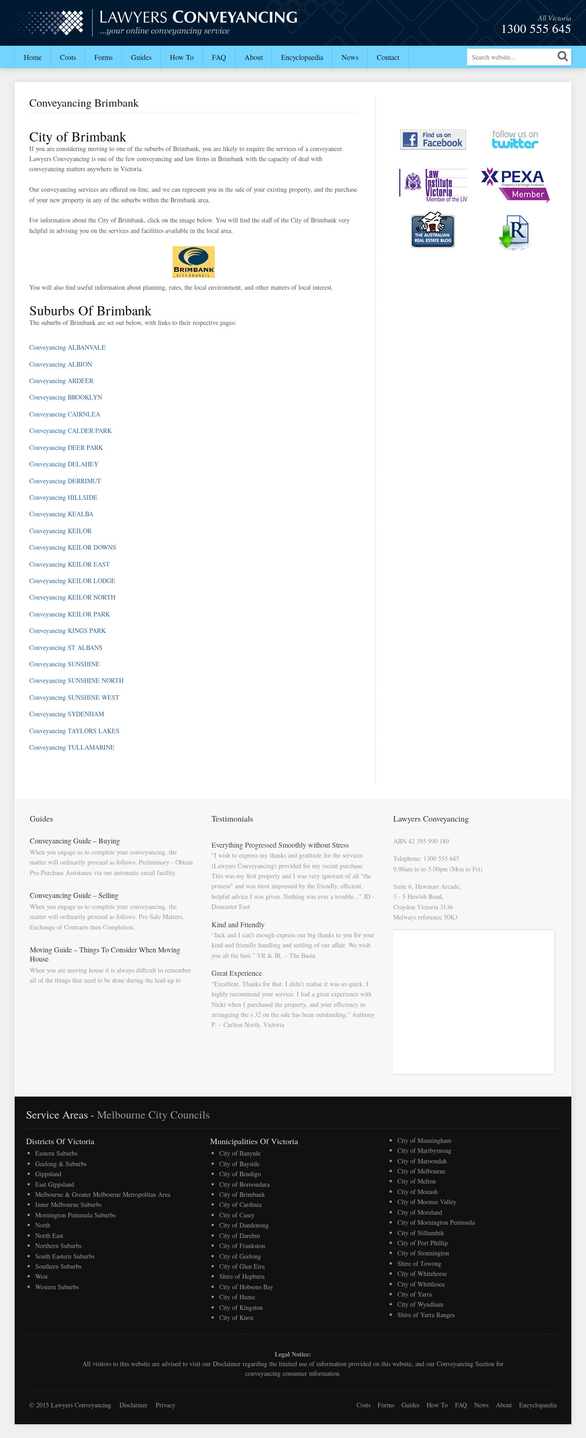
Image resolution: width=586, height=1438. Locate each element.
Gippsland (48, 1173)
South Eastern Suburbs (64, 1256)
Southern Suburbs (58, 1266)
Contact (388, 57)
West (41, 1276)
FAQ (219, 57)
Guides (141, 57)
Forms (103, 57)
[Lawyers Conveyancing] (156, 31)
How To (182, 57)
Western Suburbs (57, 1286)
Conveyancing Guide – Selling (74, 895)
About (253, 57)
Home (33, 57)
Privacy (165, 1404)
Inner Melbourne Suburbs (68, 1204)
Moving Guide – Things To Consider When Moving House (105, 954)
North (42, 1225)
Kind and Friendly (238, 924)
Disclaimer (227, 1363)
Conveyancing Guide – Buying (75, 840)
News (350, 57)
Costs (68, 57)
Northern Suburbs (58, 1245)
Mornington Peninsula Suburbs (75, 1215)
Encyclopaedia (302, 57)
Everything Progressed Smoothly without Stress (280, 844)
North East (49, 1235)
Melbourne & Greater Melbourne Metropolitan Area (102, 1194)
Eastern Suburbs (56, 1153)
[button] (562, 56)
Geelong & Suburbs (61, 1163)
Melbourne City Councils (153, 1114)
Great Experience (237, 973)
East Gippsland (54, 1184)
